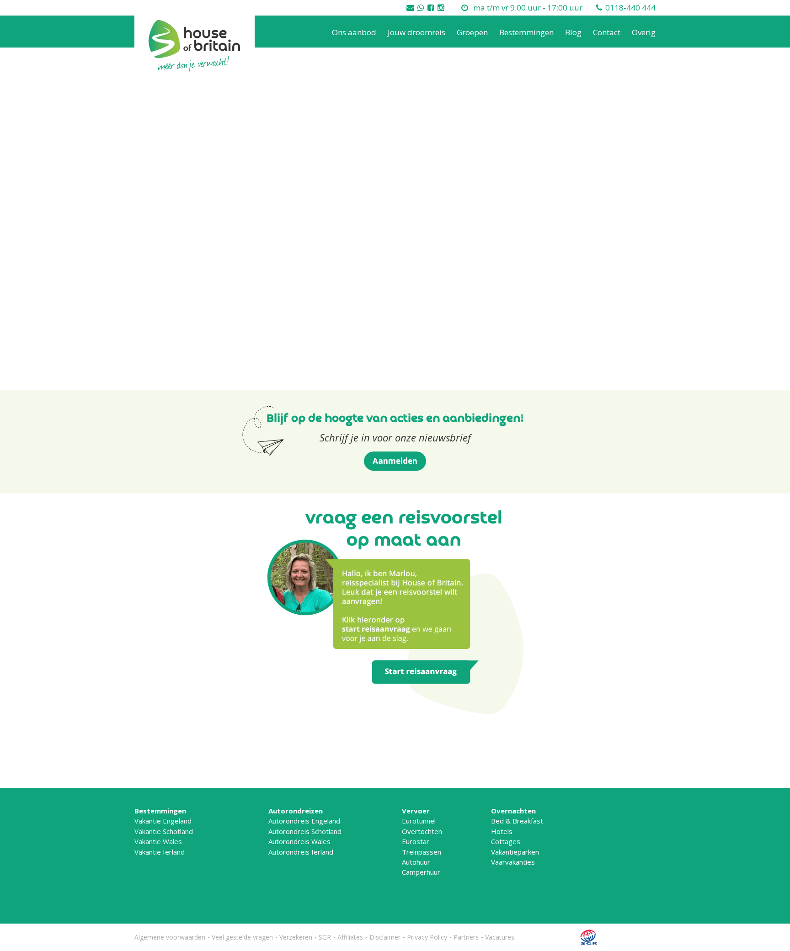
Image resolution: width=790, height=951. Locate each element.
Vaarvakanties (513, 861)
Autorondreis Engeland (304, 820)
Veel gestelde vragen (242, 937)
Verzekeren (295, 937)
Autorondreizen (295, 810)
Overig (644, 32)
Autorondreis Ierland (300, 851)
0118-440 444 (630, 7)
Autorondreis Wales (299, 841)
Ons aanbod (354, 32)
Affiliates (350, 937)
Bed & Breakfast (517, 820)
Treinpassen (421, 851)
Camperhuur (421, 872)
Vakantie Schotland (163, 831)
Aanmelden (395, 461)
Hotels (501, 831)
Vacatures (499, 937)
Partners (466, 937)
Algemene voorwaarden (169, 937)
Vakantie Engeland (163, 820)
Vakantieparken (515, 851)
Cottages (505, 841)
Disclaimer (384, 937)
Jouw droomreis (416, 32)
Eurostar (415, 841)
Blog (573, 32)
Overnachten (513, 810)
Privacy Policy (427, 937)
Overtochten (422, 831)
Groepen (472, 32)
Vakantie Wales (158, 841)
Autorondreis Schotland (305, 831)
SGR (325, 937)
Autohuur (416, 861)
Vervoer (416, 810)
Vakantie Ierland (159, 851)
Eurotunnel (419, 820)
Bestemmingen (526, 32)
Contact (606, 32)
